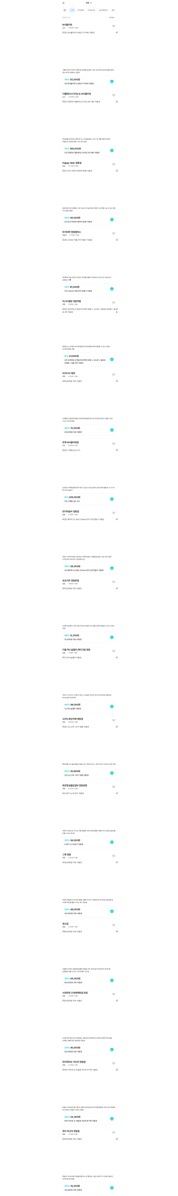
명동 (87, 3)
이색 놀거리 (91, 10)
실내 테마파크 (103, 10)
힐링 (113, 10)
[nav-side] (63, 2)
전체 (72, 10)
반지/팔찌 (80, 10)
